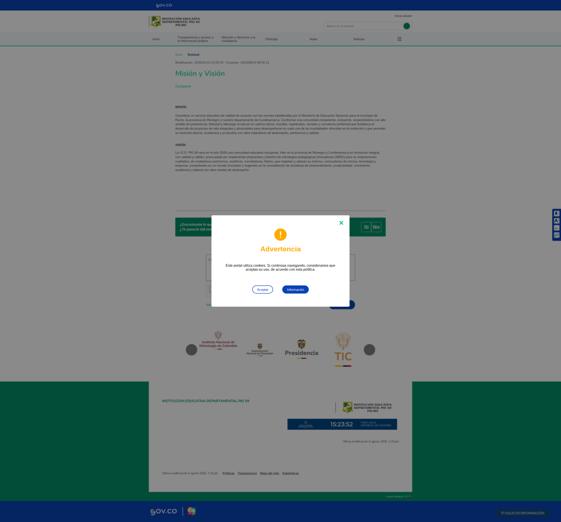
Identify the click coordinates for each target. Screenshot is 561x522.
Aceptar (262, 289)
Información (295, 289)
